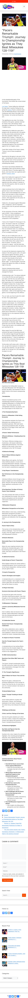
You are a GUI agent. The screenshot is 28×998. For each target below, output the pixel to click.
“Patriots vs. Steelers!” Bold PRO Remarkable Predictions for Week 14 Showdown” (12, 825)
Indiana (10, 110)
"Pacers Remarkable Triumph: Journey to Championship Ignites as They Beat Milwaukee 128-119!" (13, 819)
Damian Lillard (11, 173)
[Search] (24, 895)
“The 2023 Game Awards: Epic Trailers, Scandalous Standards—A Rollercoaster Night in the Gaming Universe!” (13, 831)
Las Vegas (5, 106)
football (6, 815)
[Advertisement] (14, 84)
